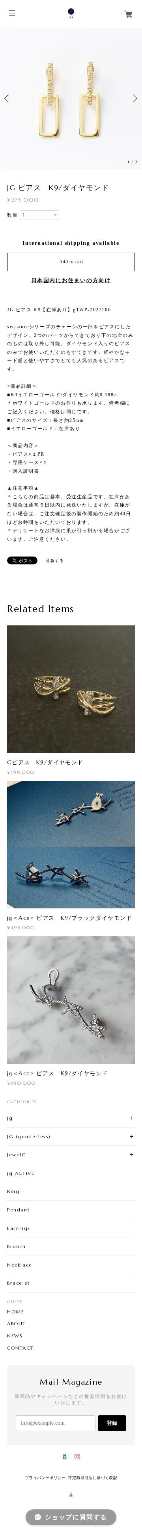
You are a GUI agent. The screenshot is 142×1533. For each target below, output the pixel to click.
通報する (55, 560)
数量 (12, 215)
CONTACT (20, 1348)
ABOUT (16, 1323)
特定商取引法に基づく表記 (92, 1478)
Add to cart (71, 261)
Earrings (18, 1228)
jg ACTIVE (20, 1173)
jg (10, 1118)
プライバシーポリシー (45, 1478)
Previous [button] (8, 98)
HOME (15, 1312)
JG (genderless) (29, 1136)
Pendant (18, 1210)
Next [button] (134, 98)
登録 (112, 1423)
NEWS (14, 1336)
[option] (71, 98)
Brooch (16, 1246)
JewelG (16, 1155)
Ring (13, 1191)
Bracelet (18, 1283)
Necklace (19, 1265)
